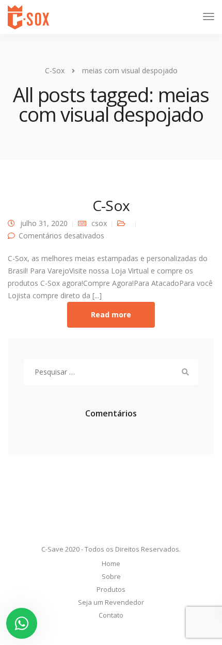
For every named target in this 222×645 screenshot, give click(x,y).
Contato (111, 615)
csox (99, 223)
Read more (111, 314)
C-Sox (111, 205)
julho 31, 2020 (44, 223)
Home (111, 563)
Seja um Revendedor (111, 602)
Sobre (111, 576)
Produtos (111, 589)
